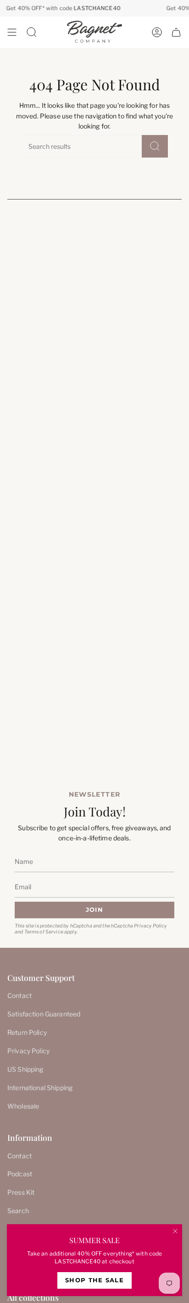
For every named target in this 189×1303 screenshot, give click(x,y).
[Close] (175, 1231)
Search (18, 1211)
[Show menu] (12, 32)
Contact (19, 995)
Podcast (19, 1174)
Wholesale (23, 1106)
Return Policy (27, 1032)
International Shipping (39, 1088)
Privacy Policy (150, 926)
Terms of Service (43, 932)
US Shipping (25, 1069)
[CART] (176, 32)
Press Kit (20, 1192)
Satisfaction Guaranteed (43, 1014)
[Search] (155, 146)
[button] (31, 32)
